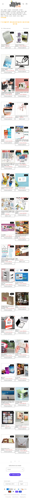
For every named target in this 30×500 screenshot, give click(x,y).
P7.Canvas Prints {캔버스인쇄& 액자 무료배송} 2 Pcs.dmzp (22, 425)
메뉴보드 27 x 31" (4, 424)
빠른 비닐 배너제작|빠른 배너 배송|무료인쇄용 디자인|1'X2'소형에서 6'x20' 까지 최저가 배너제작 (8, 402)
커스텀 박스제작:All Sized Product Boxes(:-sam (7, 283)
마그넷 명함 (3, 234)
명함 (25, 11)
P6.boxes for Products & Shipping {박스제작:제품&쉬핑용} (21, 402)
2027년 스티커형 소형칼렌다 (20, 163)
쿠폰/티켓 (14, 14)
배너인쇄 (2, 13)
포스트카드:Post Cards (19, 282)
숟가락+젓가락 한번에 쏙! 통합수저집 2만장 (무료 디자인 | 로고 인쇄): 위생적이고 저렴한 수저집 (8, 164)
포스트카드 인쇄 (18, 353)
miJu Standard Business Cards (20, 187)
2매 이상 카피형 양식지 (5, 44)
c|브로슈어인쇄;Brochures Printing (7, 187)
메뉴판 (22, 11)
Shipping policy (23, 496)
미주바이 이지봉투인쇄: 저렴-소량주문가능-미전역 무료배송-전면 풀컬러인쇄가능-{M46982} (8, 259)
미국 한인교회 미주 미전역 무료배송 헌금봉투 (21, 212)
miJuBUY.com (9, 494)
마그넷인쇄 (13, 11)
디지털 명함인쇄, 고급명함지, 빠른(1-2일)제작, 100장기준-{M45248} (8, 93)
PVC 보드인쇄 (17, 377)
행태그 (22, 16)
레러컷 (16, 306)
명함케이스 (17, 329)
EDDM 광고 (19, 14)
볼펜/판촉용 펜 (20, 13)
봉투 (24, 13)
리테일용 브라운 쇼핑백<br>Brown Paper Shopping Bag (7, 307)
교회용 (5, 10)
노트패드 (9, 10)
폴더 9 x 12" (3, 377)
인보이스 (25, 14)
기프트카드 (3, 116)
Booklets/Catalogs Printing (19, 44)
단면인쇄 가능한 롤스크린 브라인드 (21, 116)
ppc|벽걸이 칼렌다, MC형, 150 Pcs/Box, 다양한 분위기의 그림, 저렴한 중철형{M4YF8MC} (22, 140)
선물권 (16, 258)
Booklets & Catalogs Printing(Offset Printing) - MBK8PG (7, 69)
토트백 (14, 16)
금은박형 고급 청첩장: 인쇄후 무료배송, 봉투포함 (22, 93)
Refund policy (23, 494)
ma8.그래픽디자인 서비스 (20, 68)
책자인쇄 (6, 16)
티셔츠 (18, 16)
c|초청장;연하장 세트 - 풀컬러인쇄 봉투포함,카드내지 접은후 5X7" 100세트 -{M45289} (8, 212)
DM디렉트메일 (4, 11)
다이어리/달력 (15, 10)
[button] (3, 4)
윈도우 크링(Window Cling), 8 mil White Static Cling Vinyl (8, 354)
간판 (2, 10)
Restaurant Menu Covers (5, 448)
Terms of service (15, 496)
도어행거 (21, 10)
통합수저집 (3, 14)
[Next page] (19, 461)
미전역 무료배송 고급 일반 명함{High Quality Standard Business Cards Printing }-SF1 (21, 235)
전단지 (2, 16)
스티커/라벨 (8, 14)
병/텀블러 (7, 13)
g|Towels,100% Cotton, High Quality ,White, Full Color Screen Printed (21, 449)
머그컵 (18, 11)
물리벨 (9, 11)
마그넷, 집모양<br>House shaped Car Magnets (7, 330)
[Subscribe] (22, 469)
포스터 (10, 16)
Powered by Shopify (16, 494)
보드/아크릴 (13, 13)
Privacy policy (8, 496)
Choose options (22, 47)
